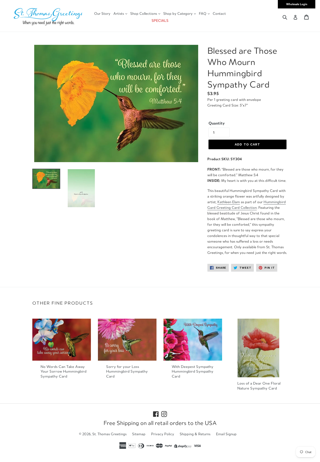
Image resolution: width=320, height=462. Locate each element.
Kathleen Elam (228, 202)
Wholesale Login (296, 4)
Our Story (102, 13)
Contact (219, 13)
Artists (119, 13)
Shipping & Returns (195, 434)
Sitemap (138, 434)
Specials (160, 20)
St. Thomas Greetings (109, 434)
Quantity (216, 123)
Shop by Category (178, 13)
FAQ (203, 13)
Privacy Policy (162, 434)
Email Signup (226, 434)
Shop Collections (144, 13)
